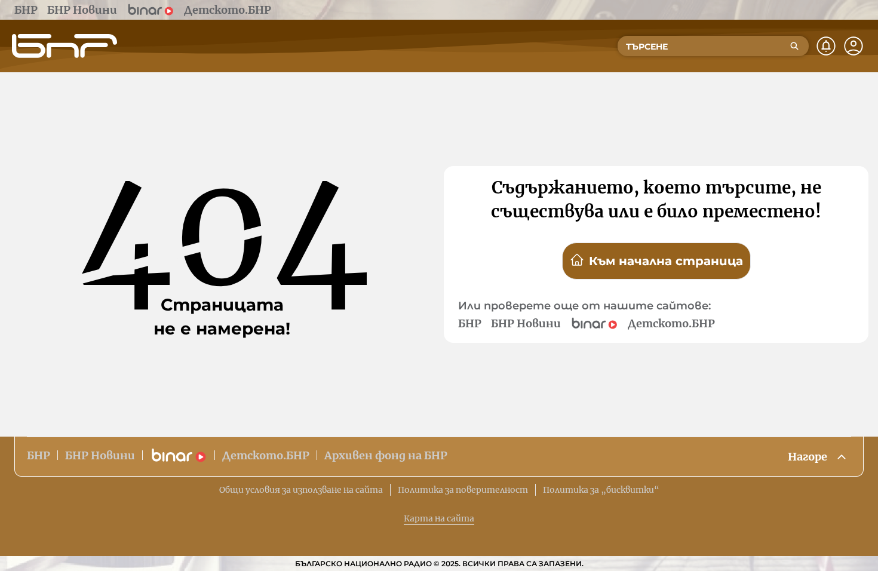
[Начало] (64, 46)
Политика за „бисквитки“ (601, 489)
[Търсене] (794, 46)
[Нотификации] (826, 46)
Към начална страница (666, 261)
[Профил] (853, 46)
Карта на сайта (439, 518)
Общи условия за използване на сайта (301, 489)
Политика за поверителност (463, 489)
